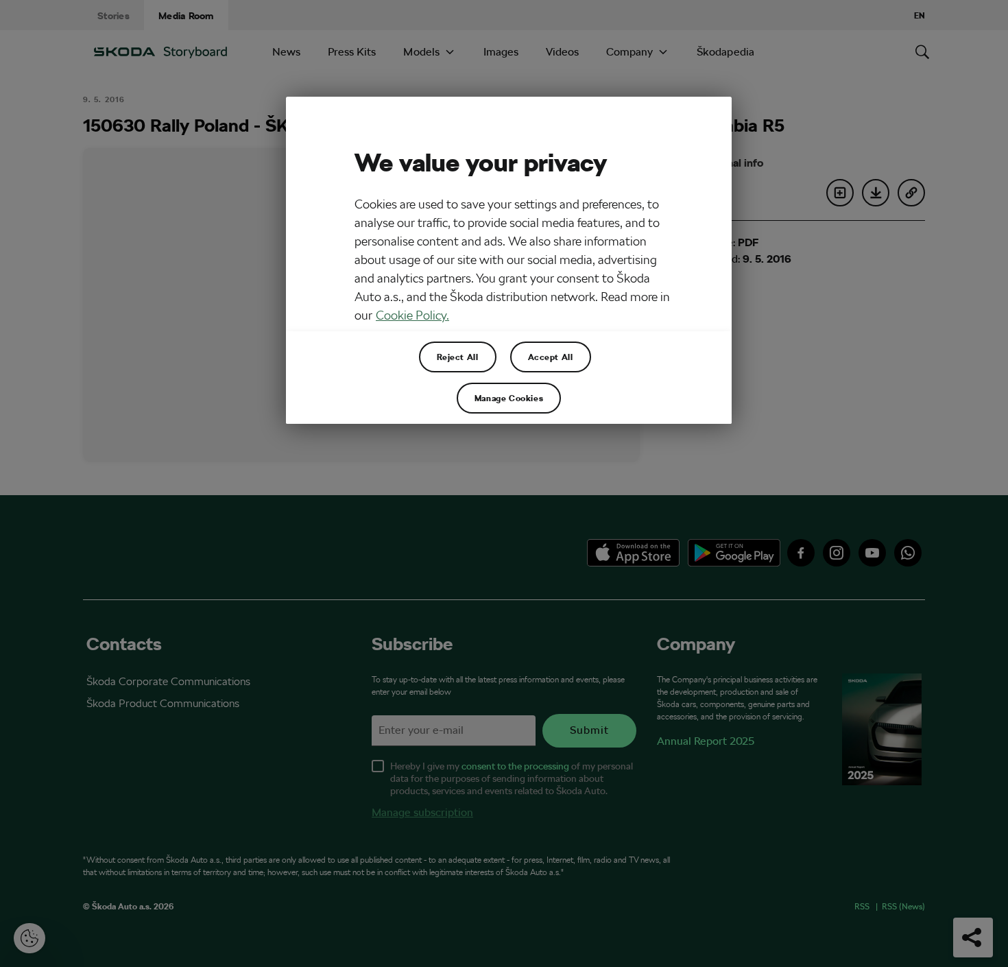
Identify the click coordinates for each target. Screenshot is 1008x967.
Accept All (550, 356)
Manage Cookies (509, 397)
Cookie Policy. (412, 315)
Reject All (458, 356)
